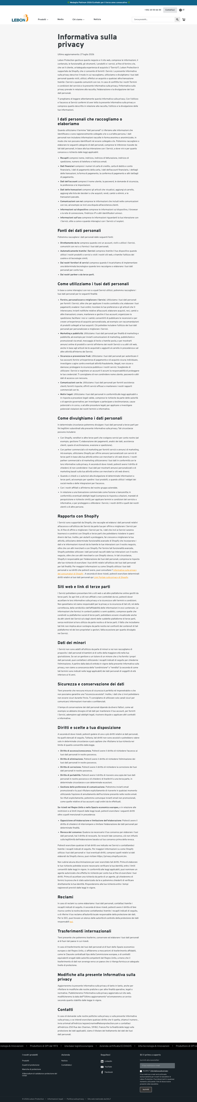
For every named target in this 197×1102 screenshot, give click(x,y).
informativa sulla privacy (159, 1071)
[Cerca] (177, 19)
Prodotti (25, 1061)
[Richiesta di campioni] (183, 19)
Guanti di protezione (30, 1065)
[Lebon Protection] (20, 19)
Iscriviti (146, 1089)
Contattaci (170, 10)
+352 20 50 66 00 (153, 10)
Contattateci (66, 1065)
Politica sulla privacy (75, 1099)
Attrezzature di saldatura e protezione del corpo (39, 1075)
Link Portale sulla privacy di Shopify (111, 577)
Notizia (97, 19)
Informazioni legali (55, 1099)
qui (71, 922)
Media (60, 19)
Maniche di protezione (31, 1069)
